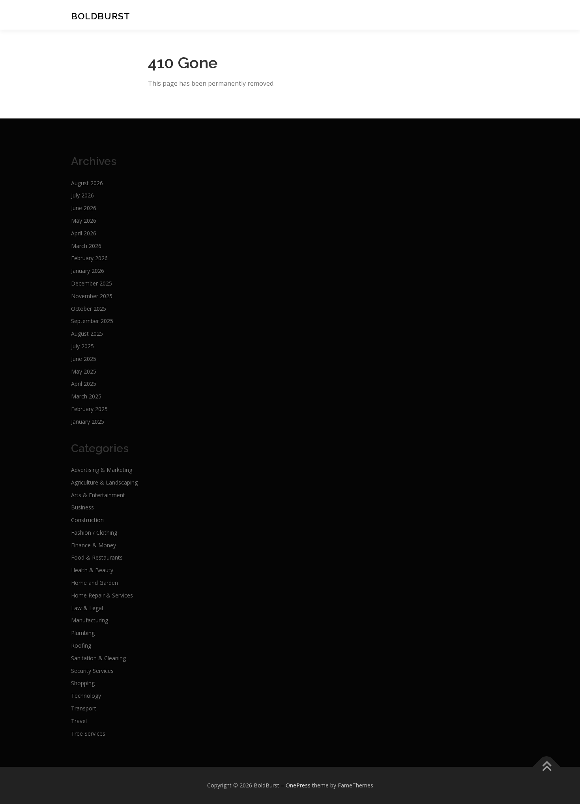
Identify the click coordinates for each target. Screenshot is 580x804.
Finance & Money (93, 545)
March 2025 (86, 396)
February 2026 (89, 258)
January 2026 (87, 270)
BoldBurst (100, 15)
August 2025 (87, 333)
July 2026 (82, 195)
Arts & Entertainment (98, 495)
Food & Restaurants (97, 557)
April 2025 (83, 383)
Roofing (81, 645)
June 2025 (83, 359)
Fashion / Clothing (94, 532)
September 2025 (92, 321)
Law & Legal (87, 608)
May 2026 (83, 220)
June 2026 (83, 208)
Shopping (83, 683)
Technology (86, 695)
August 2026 (87, 183)
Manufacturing (89, 620)
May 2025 (83, 371)
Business (82, 507)
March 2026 (86, 246)
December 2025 (91, 283)
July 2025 (82, 346)
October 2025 (88, 308)
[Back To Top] (547, 767)
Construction (87, 520)
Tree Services (88, 733)
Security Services (92, 670)
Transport (83, 708)
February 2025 (89, 409)
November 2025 (91, 296)
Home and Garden (94, 582)
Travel (79, 721)
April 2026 (83, 233)
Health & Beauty (92, 570)
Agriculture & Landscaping (104, 482)
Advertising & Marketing (101, 469)
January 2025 (87, 421)
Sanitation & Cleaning (98, 658)
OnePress (298, 785)
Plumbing (83, 633)
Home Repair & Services (102, 595)
